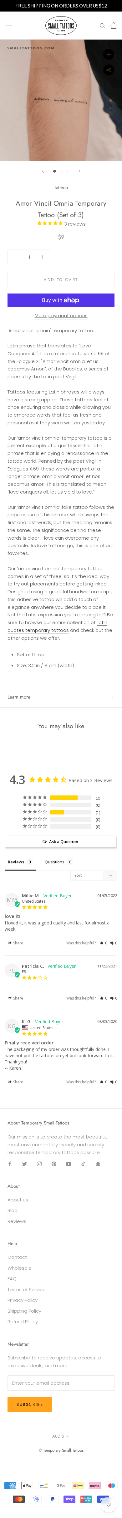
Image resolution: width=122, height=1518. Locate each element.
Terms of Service (27, 1289)
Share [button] (17, 943)
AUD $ (58, 1436)
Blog (13, 1210)
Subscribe (30, 1404)
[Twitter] (24, 1163)
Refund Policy (23, 1321)
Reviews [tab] (16, 862)
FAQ (12, 1278)
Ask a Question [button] (63, 841)
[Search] (102, 25)
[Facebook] (10, 1163)
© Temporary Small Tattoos (61, 1450)
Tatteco (61, 187)
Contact (17, 1257)
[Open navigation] (9, 25)
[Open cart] (113, 25)
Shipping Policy (24, 1311)
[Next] (79, 171)
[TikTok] (83, 1163)
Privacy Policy (23, 1300)
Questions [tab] (54, 862)
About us (18, 1199)
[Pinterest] (54, 1163)
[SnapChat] (98, 1163)
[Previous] (43, 171)
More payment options (61, 315)
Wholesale (20, 1268)
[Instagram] (39, 1163)
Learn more (19, 697)
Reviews (17, 1221)
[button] (103, 943)
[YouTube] (68, 1163)
